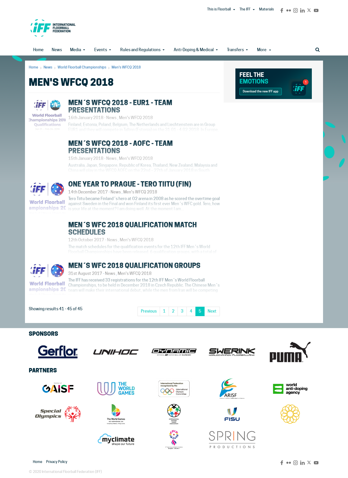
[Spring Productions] (232, 439)
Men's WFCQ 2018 (126, 67)
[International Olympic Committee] (174, 388)
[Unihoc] (116, 352)
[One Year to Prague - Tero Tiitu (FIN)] (124, 215)
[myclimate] (116, 439)
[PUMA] (290, 352)
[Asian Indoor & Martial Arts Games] (174, 439)
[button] (234, 9)
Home (38, 49)
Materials (266, 9)
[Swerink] (232, 352)
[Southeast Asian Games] (290, 414)
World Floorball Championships (82, 67)
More (261, 49)
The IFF (244, 9)
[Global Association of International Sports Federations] (58, 388)
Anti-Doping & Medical (194, 49)
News (57, 49)
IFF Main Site (53, 28)
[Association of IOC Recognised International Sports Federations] (232, 388)
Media (75, 49)
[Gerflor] (58, 352)
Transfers (235, 49)
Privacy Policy (56, 462)
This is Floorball (219, 9)
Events (100, 49)
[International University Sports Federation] (232, 414)
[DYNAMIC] (174, 352)
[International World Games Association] (116, 388)
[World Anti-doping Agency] (290, 388)
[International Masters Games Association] (174, 414)
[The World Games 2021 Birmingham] (116, 414)
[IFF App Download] (273, 82)
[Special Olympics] (58, 414)
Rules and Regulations (140, 49)
